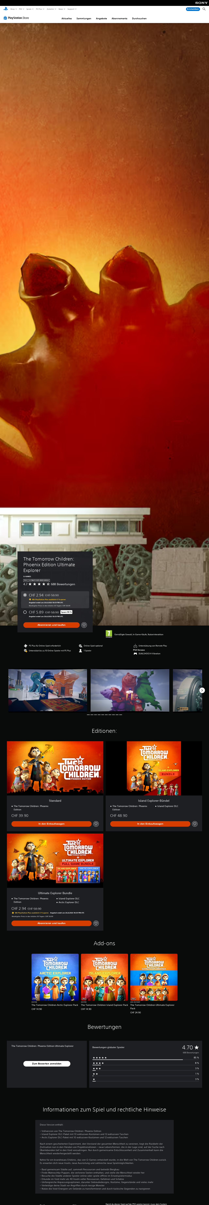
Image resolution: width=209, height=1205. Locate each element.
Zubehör (50, 9)
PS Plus (39, 9)
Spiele (29, 9)
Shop (12, 9)
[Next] (202, 690)
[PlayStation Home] (5, 9)
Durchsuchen (139, 18)
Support (71, 9)
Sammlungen (84, 18)
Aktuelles (67, 18)
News (61, 9)
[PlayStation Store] (17, 17)
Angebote (101, 18)
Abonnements (119, 18)
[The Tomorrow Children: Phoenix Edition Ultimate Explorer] (47, 690)
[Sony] (201, 5)
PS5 (20, 9)
